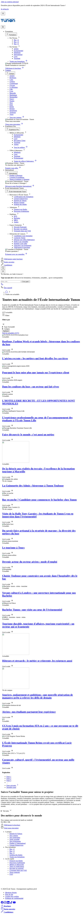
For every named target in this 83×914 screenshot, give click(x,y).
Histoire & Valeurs (20, 200)
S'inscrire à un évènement (22, 245)
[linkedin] (8, 903)
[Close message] (3, 13)
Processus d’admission (17, 863)
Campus (8, 70)
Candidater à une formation (23, 236)
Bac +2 (16, 40)
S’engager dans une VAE (18, 870)
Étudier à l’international (18, 843)
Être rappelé (8, 288)
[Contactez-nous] (2, 285)
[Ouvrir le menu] (3, 27)
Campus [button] (7, 329)
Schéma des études (20, 204)
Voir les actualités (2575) (10, 333)
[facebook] (2, 903)
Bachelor (17, 218)
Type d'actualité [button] (9, 327)
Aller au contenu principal (10, 2)
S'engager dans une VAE (22, 231)
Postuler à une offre (20, 243)
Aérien (16, 49)
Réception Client (19, 140)
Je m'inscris (5, 9)
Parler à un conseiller (21, 242)
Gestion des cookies (12, 896)
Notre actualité (14, 839)
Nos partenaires (15, 837)
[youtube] (14, 903)
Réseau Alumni (19, 202)
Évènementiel (18, 51)
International (18, 54)
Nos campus (14, 835)
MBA (16, 220)
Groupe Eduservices (21, 199)
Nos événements (15, 841)
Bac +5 (16, 44)
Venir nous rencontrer (11, 828)
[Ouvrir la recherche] (3, 268)
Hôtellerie (17, 53)
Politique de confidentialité (14, 898)
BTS (15, 216)
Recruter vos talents (20, 229)
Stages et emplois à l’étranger (19, 179)
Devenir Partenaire (20, 227)
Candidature (8, 265)
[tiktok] (11, 903)
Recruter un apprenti (16, 868)
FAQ (11, 874)
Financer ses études (20, 209)
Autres (16, 222)
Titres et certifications (17, 866)
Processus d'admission (21, 211)
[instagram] (5, 903)
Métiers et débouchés (17, 865)
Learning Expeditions (17, 177)
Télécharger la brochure (22, 247)
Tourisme (17, 58)
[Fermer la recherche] (3, 271)
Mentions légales (11, 892)
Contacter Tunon (19, 238)
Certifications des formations (23, 197)
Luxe (15, 56)
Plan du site (9, 894)
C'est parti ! (25, 281)
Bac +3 (16, 42)
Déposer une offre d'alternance (24, 240)
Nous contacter (15, 872)
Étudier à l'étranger (16, 175)
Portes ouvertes (9, 262)
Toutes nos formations (17, 857)
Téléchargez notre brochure (13, 259)
